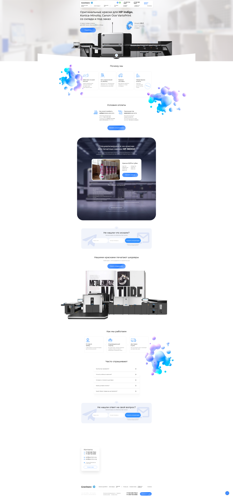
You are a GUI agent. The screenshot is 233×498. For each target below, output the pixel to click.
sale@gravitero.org (91, 459)
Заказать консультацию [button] (116, 127)
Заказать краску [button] (130, 175)
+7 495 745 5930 (127, 3)
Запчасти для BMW (84, 6)
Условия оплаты (125, 6)
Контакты (149, 5)
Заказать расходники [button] (116, 207)
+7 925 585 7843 (137, 3)
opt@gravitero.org (91, 457)
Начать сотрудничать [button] (116, 266)
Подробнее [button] (147, 86)
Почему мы (116, 6)
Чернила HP (106, 6)
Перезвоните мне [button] (146, 493)
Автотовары (97, 5)
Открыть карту (90, 467)
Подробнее (88, 30)
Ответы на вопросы (136, 6)
